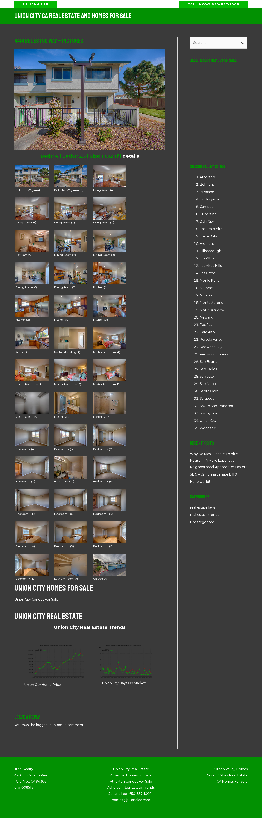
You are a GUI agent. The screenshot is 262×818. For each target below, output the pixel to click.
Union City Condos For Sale (36, 599)
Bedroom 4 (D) (25, 578)
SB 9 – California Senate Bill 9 (213, 474)
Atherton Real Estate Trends (131, 788)
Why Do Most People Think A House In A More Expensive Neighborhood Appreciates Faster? (218, 460)
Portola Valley (211, 339)
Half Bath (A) (23, 254)
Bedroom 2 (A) (25, 449)
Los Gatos (207, 273)
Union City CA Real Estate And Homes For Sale (72, 15)
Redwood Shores (214, 354)
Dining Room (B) (104, 254)
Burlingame (209, 199)
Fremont (207, 244)
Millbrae (206, 288)
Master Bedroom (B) (28, 384)
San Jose (207, 376)
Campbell (208, 207)
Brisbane (207, 192)
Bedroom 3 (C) (64, 513)
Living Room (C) (64, 222)
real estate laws (202, 507)
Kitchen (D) (100, 319)
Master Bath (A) (64, 416)
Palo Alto (207, 332)
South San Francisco (216, 406)
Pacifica (206, 325)
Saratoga (207, 398)
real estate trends (204, 515)
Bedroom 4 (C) (103, 546)
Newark (206, 317)
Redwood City (211, 347)
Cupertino (208, 214)
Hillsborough (210, 251)
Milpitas (206, 295)
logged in (44, 725)
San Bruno (208, 362)
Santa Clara (209, 391)
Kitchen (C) (61, 319)
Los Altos (207, 258)
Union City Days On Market (124, 683)
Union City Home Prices (43, 685)
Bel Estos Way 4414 (27, 190)
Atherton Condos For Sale (131, 781)
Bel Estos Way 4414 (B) (68, 190)
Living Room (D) (103, 222)
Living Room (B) (25, 222)
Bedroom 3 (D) (103, 513)
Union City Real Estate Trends (90, 627)
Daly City (207, 221)
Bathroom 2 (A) (64, 481)
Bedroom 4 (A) (25, 546)
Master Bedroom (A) (106, 352)
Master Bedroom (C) (67, 384)
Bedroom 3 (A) (103, 481)
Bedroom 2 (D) (25, 481)
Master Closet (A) (26, 416)
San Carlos (208, 369)
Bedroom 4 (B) (64, 546)
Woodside (208, 428)
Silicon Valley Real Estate (227, 775)
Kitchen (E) (22, 352)
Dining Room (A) (65, 254)
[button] (35, 4)
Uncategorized (202, 522)
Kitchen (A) (100, 287)
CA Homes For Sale (232, 781)
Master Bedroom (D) (106, 384)
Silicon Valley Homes (231, 769)
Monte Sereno (211, 303)
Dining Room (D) (65, 287)
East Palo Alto (211, 229)
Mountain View (212, 310)
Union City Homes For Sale (53, 588)
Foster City (208, 236)
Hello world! (200, 482)
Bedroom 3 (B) (25, 513)
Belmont (207, 185)
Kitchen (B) (22, 319)
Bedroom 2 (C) (102, 449)
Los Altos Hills (211, 266)
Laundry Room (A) (66, 578)
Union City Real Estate (48, 616)
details (131, 156)
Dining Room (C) (26, 287)
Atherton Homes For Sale (131, 775)
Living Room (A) (103, 190)
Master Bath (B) (103, 416)
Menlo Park (209, 280)
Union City (208, 421)
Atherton (207, 177)
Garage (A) (100, 578)
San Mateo (208, 384)
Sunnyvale (208, 413)
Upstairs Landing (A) (67, 352)
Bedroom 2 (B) (64, 449)
